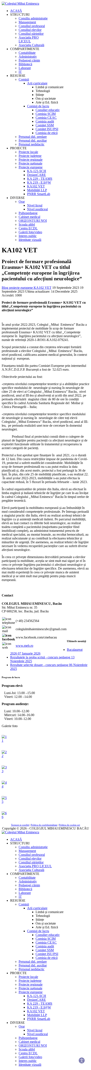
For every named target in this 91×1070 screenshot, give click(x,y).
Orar (22, 201)
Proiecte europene (31, 167)
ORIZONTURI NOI (33, 220)
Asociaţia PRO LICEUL (29, 39)
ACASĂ (16, 11)
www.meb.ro (24, 645)
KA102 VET (36, 186)
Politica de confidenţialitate (44, 825)
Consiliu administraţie (33, 18)
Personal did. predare (33, 136)
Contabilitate (27, 52)
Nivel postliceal (37, 209)
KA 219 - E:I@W (39, 182)
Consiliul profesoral (32, 26)
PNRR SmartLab (38, 194)
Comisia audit (45, 121)
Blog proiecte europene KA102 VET (26, 287)
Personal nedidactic (31, 144)
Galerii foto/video (30, 232)
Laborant (25, 68)
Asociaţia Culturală (31, 45)
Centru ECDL (28, 228)
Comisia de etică (47, 133)
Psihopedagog (28, 213)
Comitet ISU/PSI (47, 129)
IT (20, 72)
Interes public (28, 236)
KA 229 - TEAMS (39, 178)
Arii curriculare (37, 83)
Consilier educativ (48, 110)
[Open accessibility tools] (82, 1061)
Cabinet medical (29, 217)
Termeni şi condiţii (20, 825)
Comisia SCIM (46, 114)
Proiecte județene (30, 156)
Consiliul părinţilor (31, 33)
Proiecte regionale (31, 159)
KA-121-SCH (36, 171)
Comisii (24, 79)
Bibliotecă (25, 64)
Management (27, 22)
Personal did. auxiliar (33, 140)
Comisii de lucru (38, 106)
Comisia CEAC (46, 117)
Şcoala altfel (27, 224)
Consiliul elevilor (30, 30)
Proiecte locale (28, 152)
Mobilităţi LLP (37, 190)
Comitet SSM (45, 125)
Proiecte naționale (30, 163)
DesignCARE (36, 175)
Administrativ (28, 56)
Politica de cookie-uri (69, 825)
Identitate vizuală (30, 240)
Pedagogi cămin (29, 60)
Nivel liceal (34, 205)
